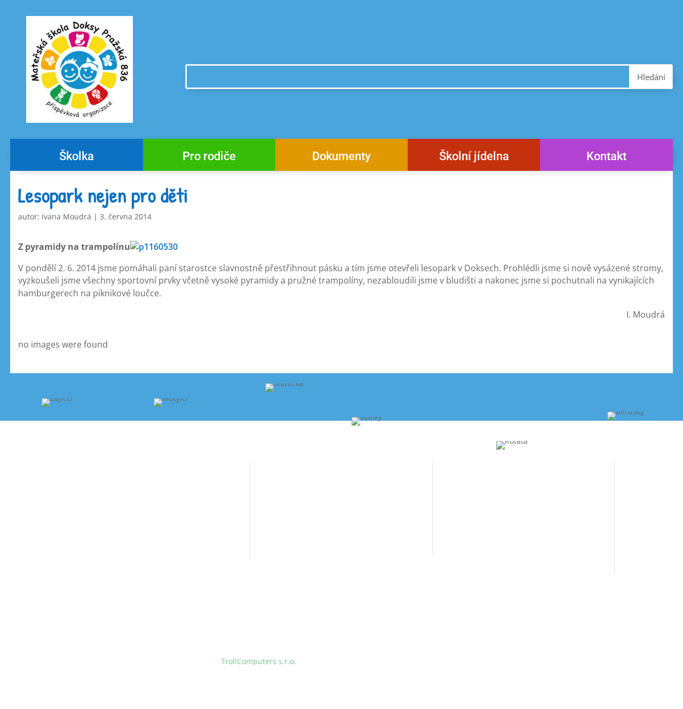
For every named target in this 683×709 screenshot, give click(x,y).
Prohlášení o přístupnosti (295, 543)
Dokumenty (341, 158)
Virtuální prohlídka (283, 523)
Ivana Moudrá (66, 216)
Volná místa (271, 483)
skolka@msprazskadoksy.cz (143, 548)
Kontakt (606, 158)
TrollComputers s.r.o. (258, 661)
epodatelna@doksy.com (501, 541)
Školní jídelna (474, 158)
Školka (76, 158)
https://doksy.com (464, 561)
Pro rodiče (209, 158)
